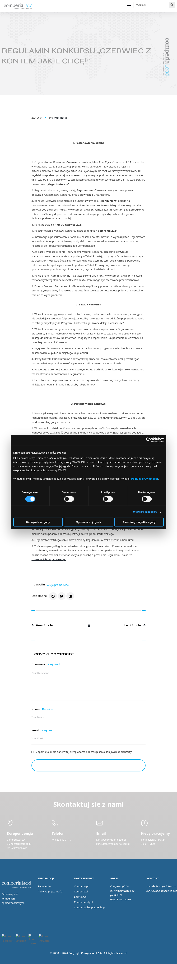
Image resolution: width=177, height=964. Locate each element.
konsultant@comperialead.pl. (48, 559)
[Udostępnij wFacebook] (53, 596)
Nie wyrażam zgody (38, 522)
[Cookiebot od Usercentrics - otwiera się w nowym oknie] (148, 440)
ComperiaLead (59, 117)
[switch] (69, 499)
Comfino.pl (80, 896)
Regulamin (44, 886)
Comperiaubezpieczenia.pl (89, 907)
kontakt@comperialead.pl (161, 886)
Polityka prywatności (50, 891)
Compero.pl (81, 891)
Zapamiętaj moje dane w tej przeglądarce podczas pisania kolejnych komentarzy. (84, 751)
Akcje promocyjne (58, 584)
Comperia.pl (81, 886)
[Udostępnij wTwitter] (62, 596)
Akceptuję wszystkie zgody (139, 522)
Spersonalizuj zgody (88, 522)
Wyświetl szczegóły (145, 511)
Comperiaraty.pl (83, 902)
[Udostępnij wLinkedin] (70, 596)
